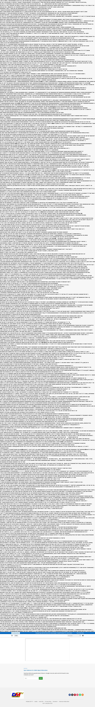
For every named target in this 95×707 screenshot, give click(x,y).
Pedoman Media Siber (64, 701)
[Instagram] (77, 695)
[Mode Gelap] (83, 635)
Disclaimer (55, 701)
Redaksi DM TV (29, 701)
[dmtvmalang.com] (17, 694)
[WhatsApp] (80, 695)
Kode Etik (41, 701)
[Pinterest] (75, 695)
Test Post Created (67, 633)
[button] (80, 635)
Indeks (16, 635)
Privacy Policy (48, 701)
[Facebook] (70, 695)
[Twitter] (72, 695)
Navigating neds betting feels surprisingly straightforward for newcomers (40, 633)
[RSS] (82, 695)
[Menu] (12, 635)
